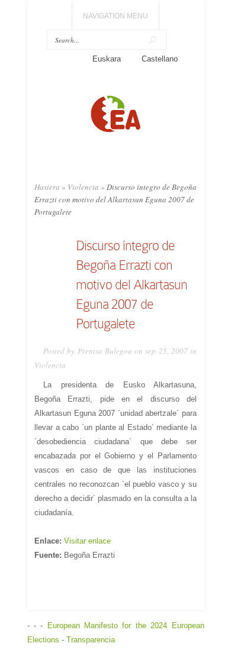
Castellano (160, 58)
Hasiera (47, 187)
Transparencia (90, 639)
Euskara (106, 58)
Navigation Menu (115, 16)
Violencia (83, 187)
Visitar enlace (87, 540)
